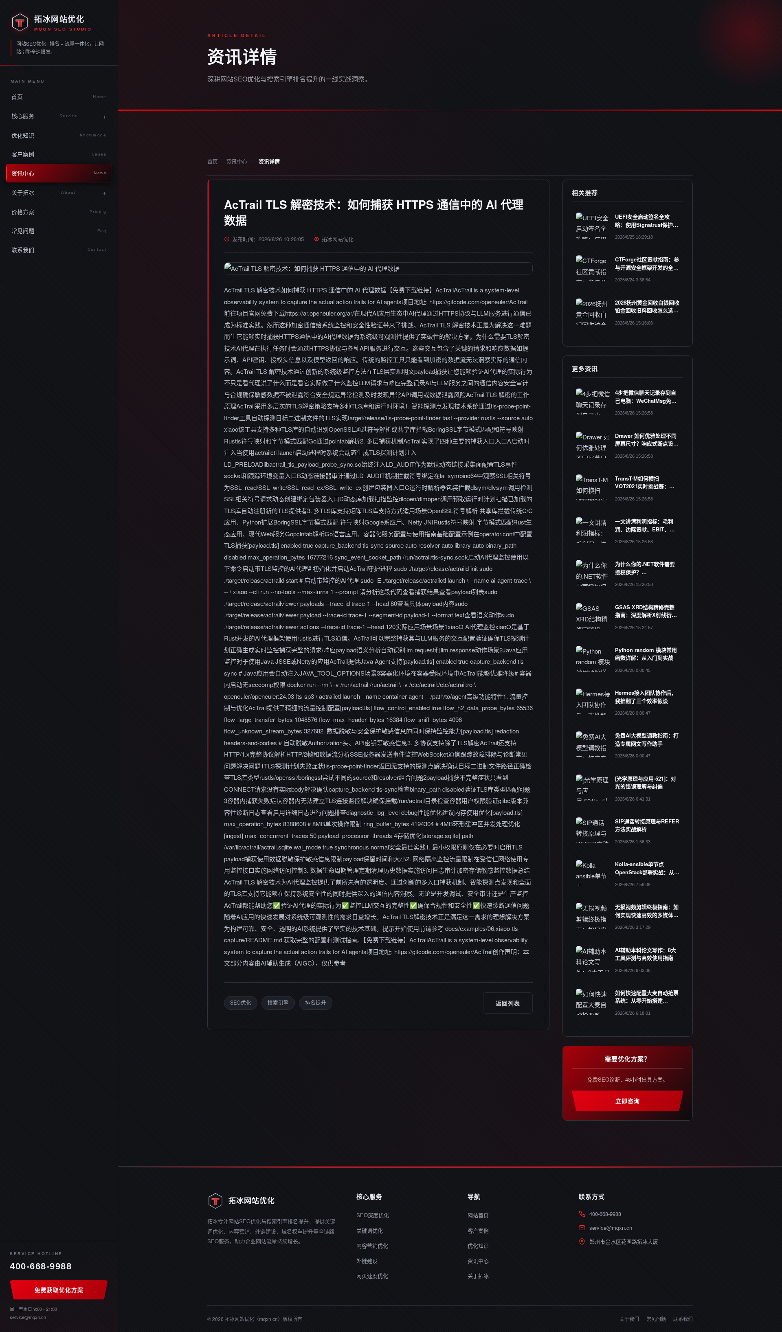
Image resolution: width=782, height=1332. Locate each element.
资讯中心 (58, 173)
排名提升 (315, 1002)
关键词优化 (369, 1230)
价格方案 (58, 212)
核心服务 (44, 116)
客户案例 (58, 154)
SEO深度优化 (372, 1215)
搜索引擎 (278, 1002)
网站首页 (478, 1215)
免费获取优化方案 (59, 1290)
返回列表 (508, 1003)
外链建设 (367, 1260)
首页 (58, 96)
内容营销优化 (372, 1245)
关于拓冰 (43, 192)
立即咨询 (627, 1101)
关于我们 (629, 1318)
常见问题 (58, 230)
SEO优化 (240, 1002)
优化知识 (58, 135)
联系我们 (58, 250)
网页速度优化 (372, 1275)
